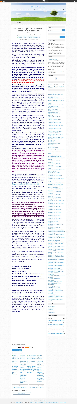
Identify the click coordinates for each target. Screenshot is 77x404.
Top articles (31, 402)
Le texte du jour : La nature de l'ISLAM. (56, 255)
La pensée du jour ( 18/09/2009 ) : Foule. (56, 183)
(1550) (51, 306)
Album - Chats (51, 141)
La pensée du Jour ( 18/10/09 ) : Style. (55, 184)
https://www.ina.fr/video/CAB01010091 (25, 184)
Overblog (45, 400)
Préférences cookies (63, 402)
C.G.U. (46, 402)
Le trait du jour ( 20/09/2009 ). (54, 268)
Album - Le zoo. (51, 144)
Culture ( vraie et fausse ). (53, 147)
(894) (50, 309)
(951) (51, 308)
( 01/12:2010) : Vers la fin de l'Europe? (56, 99)
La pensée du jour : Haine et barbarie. (56, 230)
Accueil (13, 22)
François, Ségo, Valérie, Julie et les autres (63, 86)
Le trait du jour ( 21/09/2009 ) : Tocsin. (56, 271)
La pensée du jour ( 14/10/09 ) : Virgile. (56, 178)
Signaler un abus (41, 402)
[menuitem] (13, 22)
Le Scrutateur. (38, 7)
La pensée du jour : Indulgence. (54, 236)
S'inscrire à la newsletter (17, 350)
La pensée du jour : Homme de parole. (56, 234)
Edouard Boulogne (58, 71)
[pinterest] (46, 1)
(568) (51, 311)
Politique (28, 27)
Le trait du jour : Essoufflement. (54, 289)
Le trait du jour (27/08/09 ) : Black (55, 281)
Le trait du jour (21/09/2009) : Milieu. (55, 270)
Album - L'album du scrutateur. (54, 143)
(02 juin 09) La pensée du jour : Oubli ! (56, 100)
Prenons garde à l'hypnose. (53, 295)
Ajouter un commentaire (21, 393)
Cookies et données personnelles (53, 402)
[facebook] (42, 1)
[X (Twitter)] (44, 1)
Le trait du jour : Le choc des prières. (55, 290)
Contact (19, 22)
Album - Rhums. (51, 146)
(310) (51, 312)
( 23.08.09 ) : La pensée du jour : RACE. (56, 137)
